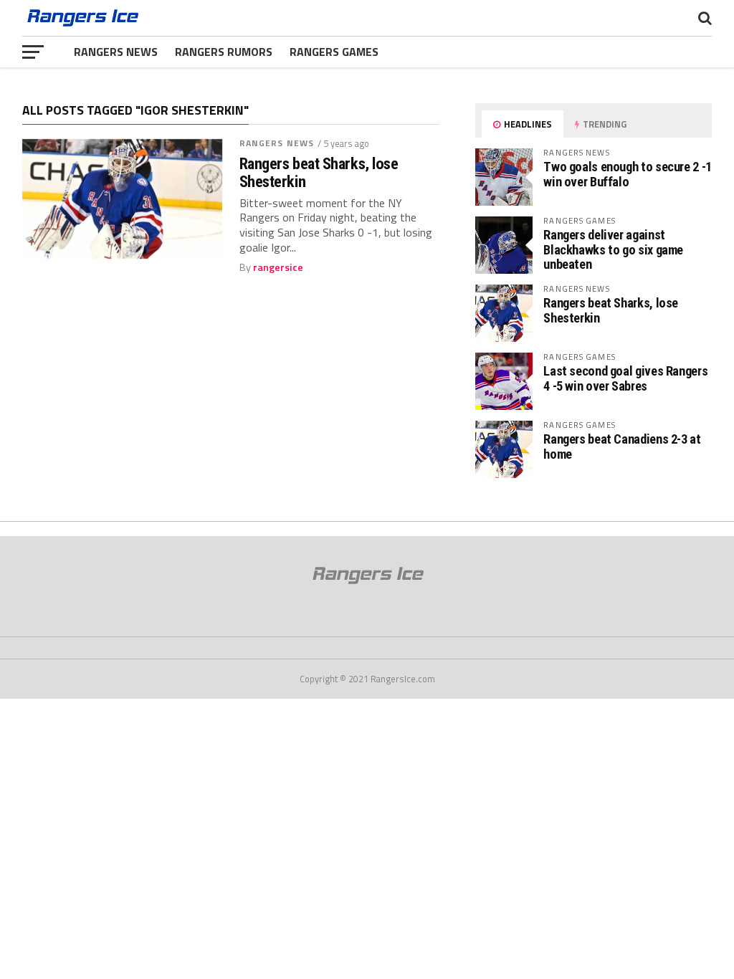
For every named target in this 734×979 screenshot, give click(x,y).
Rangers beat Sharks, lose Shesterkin (319, 172)
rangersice (278, 267)
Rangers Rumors (223, 51)
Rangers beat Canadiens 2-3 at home (621, 446)
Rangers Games (334, 51)
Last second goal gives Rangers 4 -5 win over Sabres (625, 378)
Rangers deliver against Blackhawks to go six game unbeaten (613, 249)
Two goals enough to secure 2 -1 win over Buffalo (627, 173)
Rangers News (116, 51)
